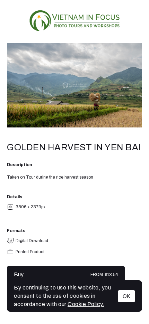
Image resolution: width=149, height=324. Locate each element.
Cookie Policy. (86, 304)
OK (126, 296)
